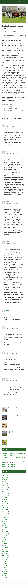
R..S (20, 464)
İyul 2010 (4, 567)
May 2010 (4, 571)
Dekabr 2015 (5, 508)
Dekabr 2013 (5, 552)
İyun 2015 (4, 520)
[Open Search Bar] (19, 2)
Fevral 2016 (5, 504)
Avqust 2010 (5, 565)
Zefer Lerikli (9, 125)
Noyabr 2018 (5, 478)
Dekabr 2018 (5, 476)
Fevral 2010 (5, 577)
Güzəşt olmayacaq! (8, 106)
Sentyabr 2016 (5, 496)
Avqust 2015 (5, 516)
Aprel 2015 (4, 524)
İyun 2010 (4, 569)
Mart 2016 (4, 502)
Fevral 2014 (5, 548)
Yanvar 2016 (5, 506)
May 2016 (4, 500)
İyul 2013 (4, 561)
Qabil (7, 202)
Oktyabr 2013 (5, 556)
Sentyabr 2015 (5, 514)
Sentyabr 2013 (5, 557)
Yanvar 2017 (5, 492)
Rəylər (12, 104)
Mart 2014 (4, 545)
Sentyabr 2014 (5, 534)
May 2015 (4, 522)
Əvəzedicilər (7, 104)
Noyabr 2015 (5, 510)
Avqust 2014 (5, 536)
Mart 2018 (4, 482)
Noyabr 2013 (5, 553)
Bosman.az (4, 2)
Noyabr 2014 (5, 532)
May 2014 (4, 541)
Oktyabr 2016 (5, 494)
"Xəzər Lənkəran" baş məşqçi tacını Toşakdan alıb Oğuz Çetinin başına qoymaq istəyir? (13, 110)
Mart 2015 (4, 526)
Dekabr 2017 (5, 486)
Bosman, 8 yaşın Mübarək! (9, 464)
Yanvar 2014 (5, 549)
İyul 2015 (4, 518)
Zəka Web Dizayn (21, 583)
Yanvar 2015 (5, 530)
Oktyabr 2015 (5, 512)
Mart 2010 (4, 575)
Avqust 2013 (5, 560)
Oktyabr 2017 (5, 488)
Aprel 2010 (4, 573)
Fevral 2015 (5, 528)
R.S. (7, 151)
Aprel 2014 (4, 544)
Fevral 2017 (5, 490)
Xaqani (11, 455)
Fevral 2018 (5, 484)
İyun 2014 (4, 540)
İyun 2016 (4, 498)
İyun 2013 (4, 564)
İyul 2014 (4, 537)
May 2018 (4, 480)
